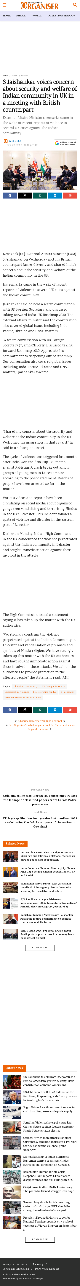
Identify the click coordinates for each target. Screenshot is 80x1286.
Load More (40, 948)
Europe (24, 76)
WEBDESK (15, 141)
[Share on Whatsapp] (40, 196)
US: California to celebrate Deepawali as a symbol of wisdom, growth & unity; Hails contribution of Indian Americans (49, 1081)
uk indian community (26, 686)
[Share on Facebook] (10, 196)
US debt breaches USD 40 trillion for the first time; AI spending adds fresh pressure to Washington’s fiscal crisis (50, 1096)
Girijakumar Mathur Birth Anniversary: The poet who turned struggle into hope (48, 1189)
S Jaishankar (68, 692)
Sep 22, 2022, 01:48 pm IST (23, 145)
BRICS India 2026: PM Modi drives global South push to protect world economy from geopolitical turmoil (47, 935)
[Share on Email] (70, 196)
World (37, 16)
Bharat (21, 16)
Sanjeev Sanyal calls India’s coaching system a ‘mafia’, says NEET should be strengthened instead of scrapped (46, 1206)
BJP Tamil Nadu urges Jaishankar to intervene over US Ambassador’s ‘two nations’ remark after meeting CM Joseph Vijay (48, 903)
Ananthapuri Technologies (31, 1278)
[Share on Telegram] (55, 196)
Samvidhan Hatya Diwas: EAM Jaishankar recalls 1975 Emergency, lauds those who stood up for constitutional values (45, 887)
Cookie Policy (36, 1265)
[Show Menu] (4, 5)
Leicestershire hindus (44, 692)
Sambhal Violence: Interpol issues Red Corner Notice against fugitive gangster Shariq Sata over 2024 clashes (48, 1127)
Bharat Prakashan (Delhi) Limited (20, 1274)
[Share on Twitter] (25, 196)
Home (7, 16)
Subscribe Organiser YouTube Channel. (40, 721)
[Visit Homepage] (40, 5)
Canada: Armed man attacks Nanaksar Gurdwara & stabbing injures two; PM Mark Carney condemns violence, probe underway (50, 1144)
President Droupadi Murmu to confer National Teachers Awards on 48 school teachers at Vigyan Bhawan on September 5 (49, 1224)
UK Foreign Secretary (53, 686)
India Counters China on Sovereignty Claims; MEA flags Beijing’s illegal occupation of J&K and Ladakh (47, 872)
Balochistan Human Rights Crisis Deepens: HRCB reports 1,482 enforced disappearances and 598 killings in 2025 (48, 1176)
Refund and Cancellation (16, 1269)
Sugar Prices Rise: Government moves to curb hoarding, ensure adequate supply (48, 1110)
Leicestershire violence (17, 692)
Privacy (7, 1265)
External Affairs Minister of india (23, 697)
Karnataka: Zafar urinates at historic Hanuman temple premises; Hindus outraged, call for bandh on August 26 (46, 1161)
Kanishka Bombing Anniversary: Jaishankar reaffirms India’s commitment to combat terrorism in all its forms (46, 919)
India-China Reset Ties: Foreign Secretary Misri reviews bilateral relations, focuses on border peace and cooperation (47, 856)
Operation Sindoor (61, 16)
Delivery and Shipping (47, 1269)
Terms (20, 1265)
